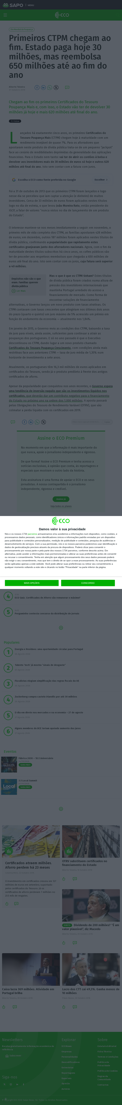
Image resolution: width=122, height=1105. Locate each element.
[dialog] (61, 552)
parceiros (32, 534)
